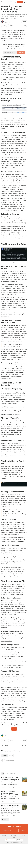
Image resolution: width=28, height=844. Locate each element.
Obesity (3, 421)
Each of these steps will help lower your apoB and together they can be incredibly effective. (10, 797)
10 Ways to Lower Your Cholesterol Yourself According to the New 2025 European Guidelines (9, 793)
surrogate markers (6, 641)
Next (23, 745)
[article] (14, 783)
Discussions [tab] (12, 773)
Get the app (19, 839)
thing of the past (6, 395)
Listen (24, 21)
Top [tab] (3, 773)
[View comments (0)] (7, 25)
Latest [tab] (6, 773)
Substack (8, 842)
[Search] (25, 773)
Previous (6, 745)
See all (4, 819)
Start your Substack (11, 839)
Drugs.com (14, 114)
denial (16, 313)
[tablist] (7, 755)
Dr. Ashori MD (8, 20)
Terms (20, 835)
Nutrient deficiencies (7, 567)
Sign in (25, 2)
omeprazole (4, 120)
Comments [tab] (4, 755)
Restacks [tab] (11, 755)
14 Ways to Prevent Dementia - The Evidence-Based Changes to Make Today (10, 807)
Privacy (16, 835)
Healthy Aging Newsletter (17, 30)
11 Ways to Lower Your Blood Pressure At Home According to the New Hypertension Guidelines (10, 779)
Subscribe (19, 2)
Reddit (14, 262)
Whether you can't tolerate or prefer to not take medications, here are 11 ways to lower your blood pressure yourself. (10, 783)
